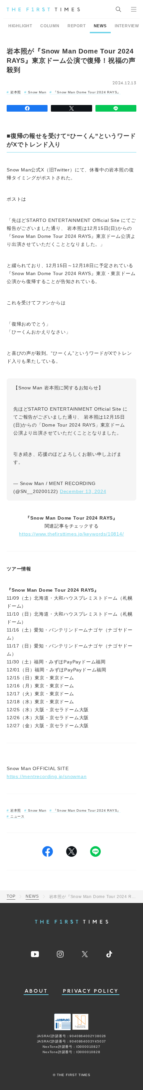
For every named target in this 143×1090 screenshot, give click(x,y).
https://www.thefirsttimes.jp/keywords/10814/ (71, 534)
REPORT (77, 26)
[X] (71, 108)
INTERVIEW (127, 26)
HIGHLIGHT (20, 26)
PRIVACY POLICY (90, 991)
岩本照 (15, 92)
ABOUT (36, 991)
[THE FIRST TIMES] (43, 9)
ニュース (17, 816)
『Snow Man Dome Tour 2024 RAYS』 (87, 92)
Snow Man (37, 92)
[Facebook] (27, 108)
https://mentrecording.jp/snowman (47, 776)
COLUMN (50, 26)
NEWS (100, 26)
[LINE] (115, 108)
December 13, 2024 (83, 491)
